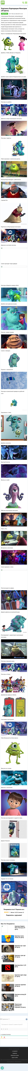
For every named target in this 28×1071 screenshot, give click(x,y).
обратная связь (15, 1055)
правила (15, 1053)
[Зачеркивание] (7, 1029)
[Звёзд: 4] (8, 912)
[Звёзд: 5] (9, 912)
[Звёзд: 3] (7, 912)
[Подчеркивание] (5, 1029)
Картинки (4, 13)
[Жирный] (2, 1029)
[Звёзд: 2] (5, 912)
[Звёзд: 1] (4, 912)
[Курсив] (3, 1029)
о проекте (14, 1051)
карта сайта (15, 1057)
